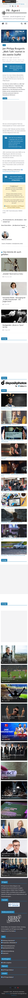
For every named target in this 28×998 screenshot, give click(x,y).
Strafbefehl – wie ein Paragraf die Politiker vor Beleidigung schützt (13, 717)
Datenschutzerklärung (8, 951)
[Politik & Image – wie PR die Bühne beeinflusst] (14, 829)
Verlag (22, 61)
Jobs (23, 59)
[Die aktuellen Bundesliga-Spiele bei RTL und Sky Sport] (14, 732)
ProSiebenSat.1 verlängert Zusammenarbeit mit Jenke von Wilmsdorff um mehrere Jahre (14, 659)
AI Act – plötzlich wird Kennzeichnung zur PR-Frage (13, 775)
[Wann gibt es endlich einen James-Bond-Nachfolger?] (14, 751)
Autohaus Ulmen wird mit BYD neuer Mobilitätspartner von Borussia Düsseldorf (13, 872)
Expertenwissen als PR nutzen (10, 853)
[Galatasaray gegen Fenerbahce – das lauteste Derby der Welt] (14, 674)
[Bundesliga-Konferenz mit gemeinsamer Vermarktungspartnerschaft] (14, 693)
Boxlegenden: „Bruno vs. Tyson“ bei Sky (13, 326)
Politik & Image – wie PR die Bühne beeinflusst (11, 833)
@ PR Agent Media (7, 970)
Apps (8, 59)
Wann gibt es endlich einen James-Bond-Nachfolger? (13, 755)
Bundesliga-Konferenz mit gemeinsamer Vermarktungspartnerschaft (13, 697)
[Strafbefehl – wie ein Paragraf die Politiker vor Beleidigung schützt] (14, 712)
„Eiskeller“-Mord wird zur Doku (13, 274)
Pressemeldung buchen (9, 945)
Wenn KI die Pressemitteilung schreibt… (13, 795)
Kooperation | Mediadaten (9, 942)
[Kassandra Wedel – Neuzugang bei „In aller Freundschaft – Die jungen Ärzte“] (14, 283)
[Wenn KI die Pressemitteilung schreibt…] (14, 790)
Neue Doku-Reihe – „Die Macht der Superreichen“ (13, 226)
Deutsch (7, 1)
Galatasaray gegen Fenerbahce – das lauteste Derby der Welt (12, 678)
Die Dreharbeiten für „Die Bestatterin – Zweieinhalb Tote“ (14, 221)
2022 (5, 59)
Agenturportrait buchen (8, 948)
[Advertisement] (14, 110)
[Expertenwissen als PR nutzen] (14, 848)
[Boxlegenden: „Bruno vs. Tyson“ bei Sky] (14, 310)
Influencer (20, 59)
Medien (4, 61)
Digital (10, 59)
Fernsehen (15, 59)
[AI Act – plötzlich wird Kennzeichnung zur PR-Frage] (14, 771)
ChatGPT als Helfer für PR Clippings (11, 815)
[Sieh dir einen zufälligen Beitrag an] (25, 23)
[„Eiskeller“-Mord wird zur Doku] (14, 259)
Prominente (17, 61)
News (4, 45)
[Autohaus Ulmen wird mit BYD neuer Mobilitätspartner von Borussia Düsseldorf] (14, 867)
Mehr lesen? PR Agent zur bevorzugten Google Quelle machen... (15, 67)
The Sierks (12, 931)
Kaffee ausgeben (7, 962)
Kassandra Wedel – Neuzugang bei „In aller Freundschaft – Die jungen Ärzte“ (14, 299)
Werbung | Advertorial (8, 940)
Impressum (5, 953)
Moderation (8, 61)
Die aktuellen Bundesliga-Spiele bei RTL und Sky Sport (14, 736)
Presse (13, 61)
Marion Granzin (7, 57)
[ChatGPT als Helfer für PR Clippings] (14, 809)
